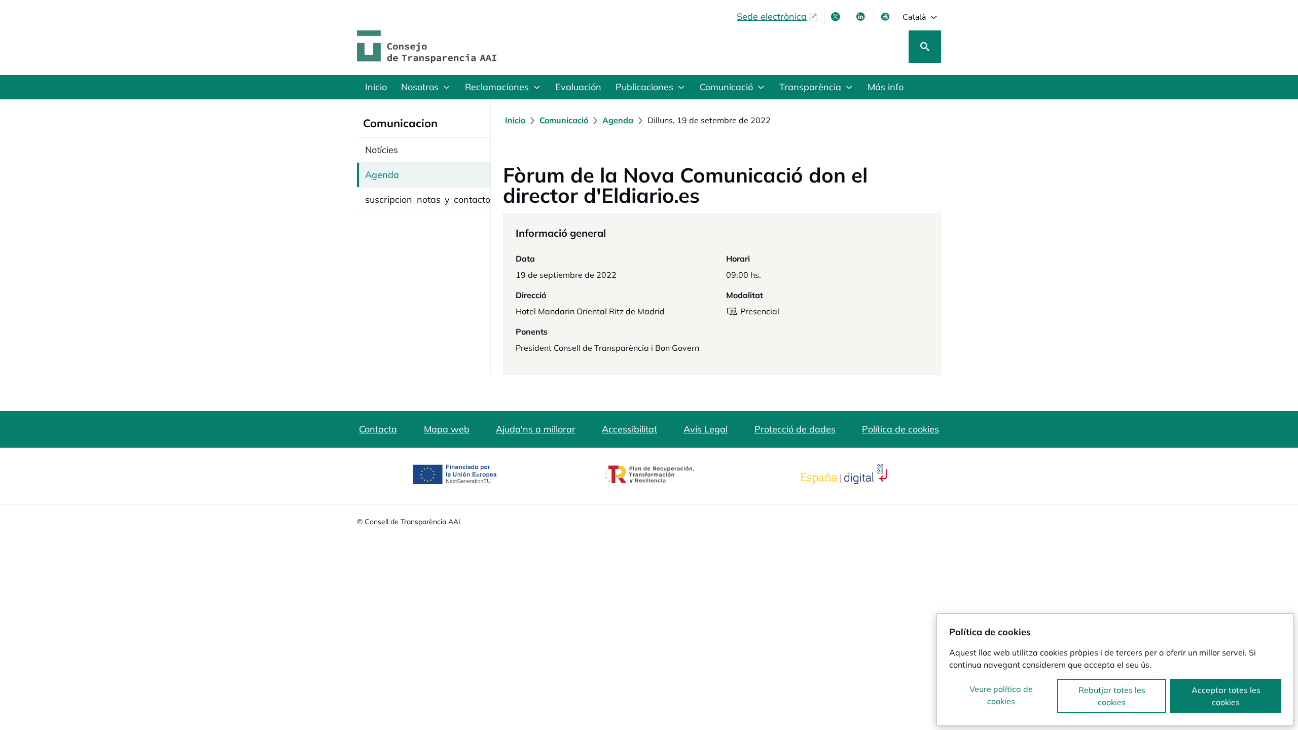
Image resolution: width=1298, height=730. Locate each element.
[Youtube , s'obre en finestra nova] (886, 17)
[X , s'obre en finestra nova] (837, 17)
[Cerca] (925, 46)
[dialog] (1115, 669)
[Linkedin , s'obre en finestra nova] (861, 17)
